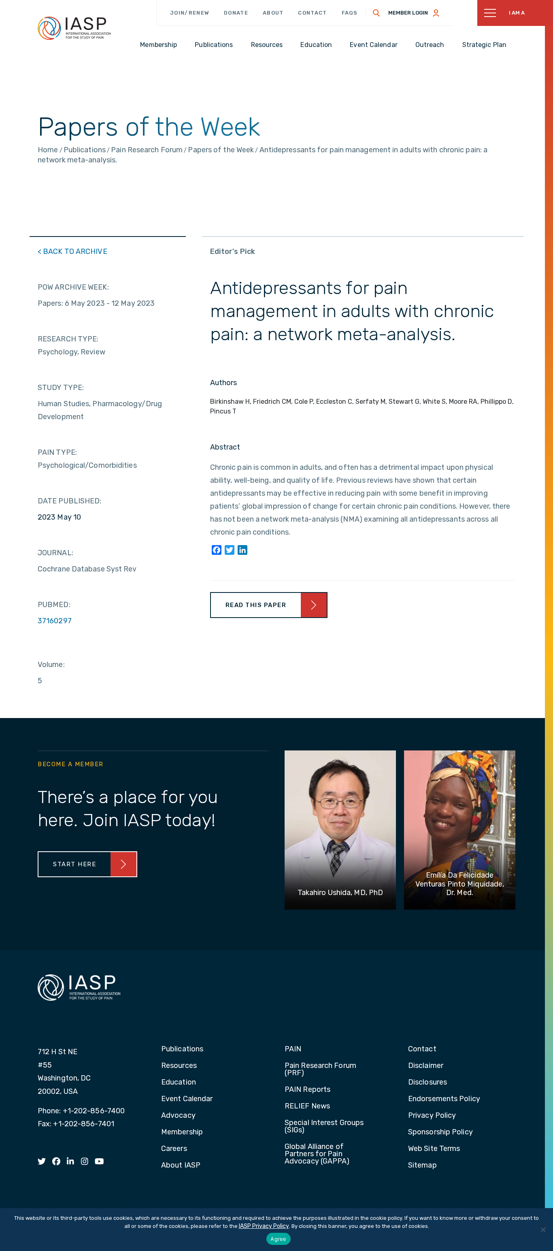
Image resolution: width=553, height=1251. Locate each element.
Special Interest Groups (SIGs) (324, 1126)
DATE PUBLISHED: (70, 501)
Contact (312, 13)
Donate (236, 13)
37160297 (55, 620)
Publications (182, 1049)
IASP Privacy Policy (264, 1226)
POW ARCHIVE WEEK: (73, 287)
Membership (182, 1132)
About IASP (180, 1165)
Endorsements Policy (444, 1099)
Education (178, 1082)
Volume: (51, 664)
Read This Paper (256, 605)
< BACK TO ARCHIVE (72, 251)
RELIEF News (307, 1106)
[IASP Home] (74, 27)
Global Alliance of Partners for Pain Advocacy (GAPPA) (317, 1154)
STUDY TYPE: (61, 387)
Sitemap (422, 1165)
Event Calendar (187, 1099)
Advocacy (178, 1116)
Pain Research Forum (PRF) (320, 1069)
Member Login (408, 13)
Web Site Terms (434, 1149)
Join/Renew (189, 13)
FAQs (350, 13)
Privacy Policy (432, 1116)
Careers (174, 1149)
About (273, 13)
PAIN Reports (307, 1090)
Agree (278, 1239)
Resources (179, 1066)
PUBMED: (54, 604)
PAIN (293, 1049)
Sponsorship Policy (440, 1132)
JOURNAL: (55, 552)
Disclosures (427, 1082)
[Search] (376, 13)
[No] (543, 1229)
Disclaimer (425, 1066)
